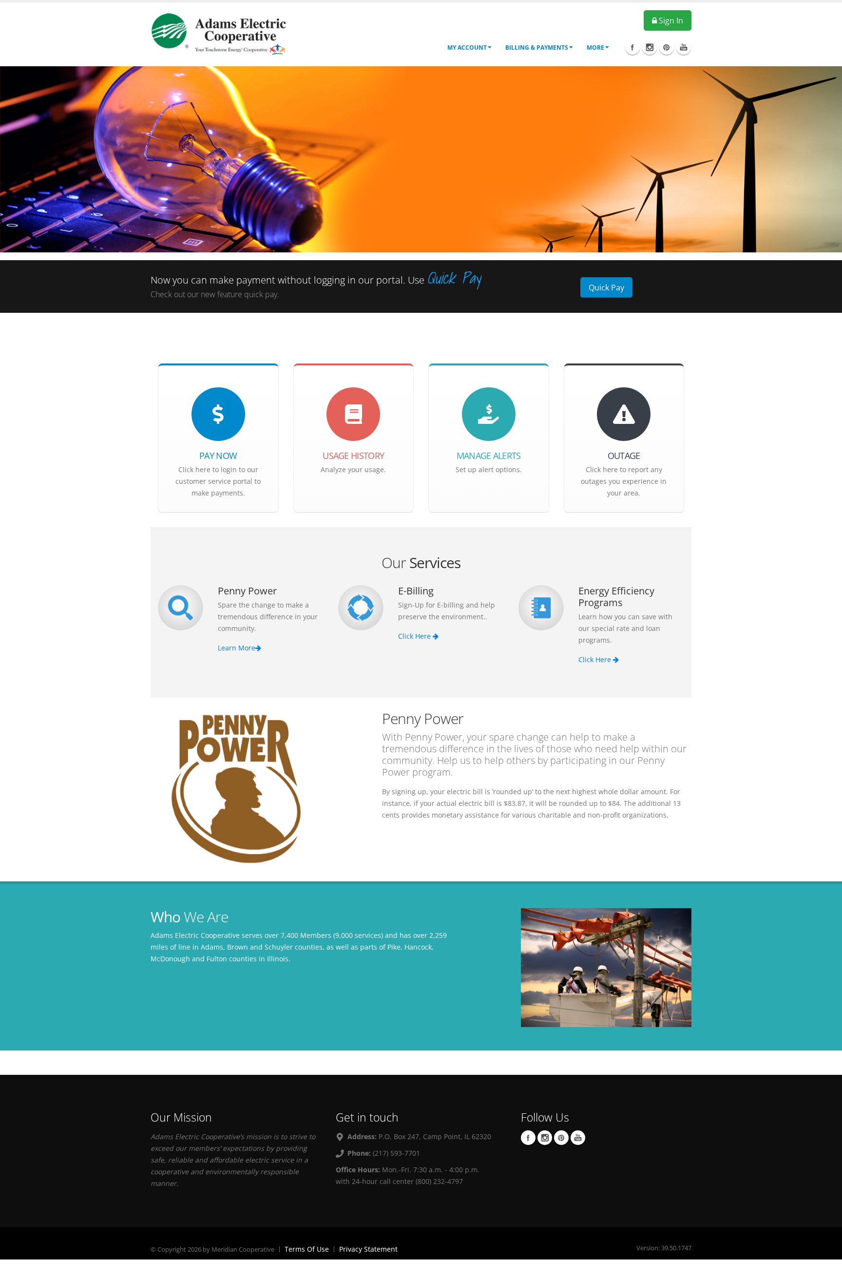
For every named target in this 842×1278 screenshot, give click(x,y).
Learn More (236, 647)
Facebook (528, 1137)
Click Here (415, 636)
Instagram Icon (649, 47)
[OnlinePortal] (219, 33)
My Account (467, 47)
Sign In (670, 20)
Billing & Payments (536, 47)
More (595, 47)
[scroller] (825, 1266)
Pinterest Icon (666, 47)
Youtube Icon (683, 47)
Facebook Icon (632, 47)
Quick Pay (606, 287)
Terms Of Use (307, 1249)
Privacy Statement (368, 1249)
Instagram (544, 1137)
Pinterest (561, 1137)
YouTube (578, 1137)
